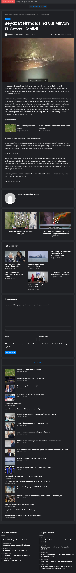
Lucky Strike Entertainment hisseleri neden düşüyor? (23, 409)
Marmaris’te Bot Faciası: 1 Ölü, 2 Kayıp (30, 378)
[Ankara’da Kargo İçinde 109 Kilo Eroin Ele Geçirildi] (10, 489)
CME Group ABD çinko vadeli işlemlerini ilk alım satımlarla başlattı (61, 253)
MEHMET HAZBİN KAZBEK (15, 34)
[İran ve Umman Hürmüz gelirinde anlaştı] (38, 256)
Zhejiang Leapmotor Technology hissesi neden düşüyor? (14, 274)
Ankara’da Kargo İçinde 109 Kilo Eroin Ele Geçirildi (34, 487)
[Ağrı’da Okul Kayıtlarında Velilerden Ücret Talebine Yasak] (10, 417)
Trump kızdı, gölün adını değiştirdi (26, 1)
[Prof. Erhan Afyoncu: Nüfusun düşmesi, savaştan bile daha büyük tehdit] (10, 452)
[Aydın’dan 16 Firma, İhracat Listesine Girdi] (38, 277)
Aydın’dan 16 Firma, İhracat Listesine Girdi (37, 286)
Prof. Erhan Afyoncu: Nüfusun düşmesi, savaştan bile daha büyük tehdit (42, 450)
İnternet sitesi (43, 336)
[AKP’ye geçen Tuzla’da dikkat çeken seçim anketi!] (10, 470)
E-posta (7, 336)
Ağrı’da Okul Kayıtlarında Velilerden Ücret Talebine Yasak (37, 414)
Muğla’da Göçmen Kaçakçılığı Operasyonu (20, 505)
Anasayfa (9, 14)
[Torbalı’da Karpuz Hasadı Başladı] (10, 128)
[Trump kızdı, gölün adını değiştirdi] (10, 388)
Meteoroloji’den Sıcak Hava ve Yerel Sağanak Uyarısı (23, 476)
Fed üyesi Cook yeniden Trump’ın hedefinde (13, 265)
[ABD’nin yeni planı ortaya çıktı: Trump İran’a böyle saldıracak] (10, 443)
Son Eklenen (38, 362)
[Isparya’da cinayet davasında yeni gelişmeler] (10, 434)
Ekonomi (15, 14)
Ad (6, 329)
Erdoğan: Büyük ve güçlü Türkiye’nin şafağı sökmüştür (24, 515)
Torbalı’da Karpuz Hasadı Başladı (29, 370)
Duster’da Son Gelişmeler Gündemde (30, 395)
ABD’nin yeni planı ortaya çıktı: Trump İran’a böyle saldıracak (39, 441)
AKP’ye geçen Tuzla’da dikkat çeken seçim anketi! (35, 467)
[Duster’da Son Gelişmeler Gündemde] (10, 397)
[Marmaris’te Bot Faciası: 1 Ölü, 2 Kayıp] (10, 380)
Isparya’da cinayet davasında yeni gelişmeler (33, 432)
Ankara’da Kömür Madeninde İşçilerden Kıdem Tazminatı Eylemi (40, 496)
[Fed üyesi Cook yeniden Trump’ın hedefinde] (15, 256)
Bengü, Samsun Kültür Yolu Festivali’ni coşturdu (22, 510)
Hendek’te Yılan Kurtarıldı (14, 404)
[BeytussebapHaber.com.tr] (38, 6)
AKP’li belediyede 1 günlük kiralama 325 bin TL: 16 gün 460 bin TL (27, 481)
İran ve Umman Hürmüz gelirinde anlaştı (36, 265)
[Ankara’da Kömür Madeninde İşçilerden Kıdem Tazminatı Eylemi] (10, 498)
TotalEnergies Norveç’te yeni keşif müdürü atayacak (61, 273)
